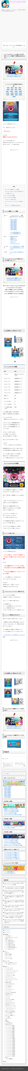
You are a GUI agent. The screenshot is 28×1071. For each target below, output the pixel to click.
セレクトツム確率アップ (10, 1015)
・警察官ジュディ (13, 239)
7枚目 (16, 89)
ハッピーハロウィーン (9, 1009)
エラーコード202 (8, 958)
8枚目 (20, 89)
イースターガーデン (9, 969)
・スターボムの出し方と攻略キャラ (11, 855)
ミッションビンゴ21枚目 (10, 1053)
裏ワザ (6, 1057)
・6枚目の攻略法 (13, 228)
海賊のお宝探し (8, 982)
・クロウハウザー (13, 240)
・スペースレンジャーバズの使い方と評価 (12, 826)
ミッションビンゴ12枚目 (10, 1041)
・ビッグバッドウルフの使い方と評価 (11, 843)
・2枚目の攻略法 (13, 222)
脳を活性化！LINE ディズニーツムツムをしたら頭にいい (20, 764)
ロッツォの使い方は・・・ (12, 199)
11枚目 (16, 91)
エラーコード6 (8, 957)
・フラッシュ (12, 242)
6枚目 (12, 89)
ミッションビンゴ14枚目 (10, 1044)
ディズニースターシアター (10, 972)
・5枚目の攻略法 (13, 226)
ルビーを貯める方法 (9, 940)
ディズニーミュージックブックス (11, 970)
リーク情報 (7, 1017)
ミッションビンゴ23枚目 (10, 1055)
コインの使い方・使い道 (10, 944)
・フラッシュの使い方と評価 (9, 813)
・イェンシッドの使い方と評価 (10, 840)
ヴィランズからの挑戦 (9, 999)
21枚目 (14, 96)
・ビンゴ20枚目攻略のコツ (15, 232)
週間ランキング (8, 938)
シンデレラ (7, 996)
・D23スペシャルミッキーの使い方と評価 (12, 845)
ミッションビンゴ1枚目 (10, 1025)
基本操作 (7, 1021)
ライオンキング (8, 1001)
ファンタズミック (8, 985)
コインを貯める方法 (9, 943)
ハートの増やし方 (8, 1022)
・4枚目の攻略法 (13, 225)
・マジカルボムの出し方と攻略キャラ (11, 858)
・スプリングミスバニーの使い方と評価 (12, 814)
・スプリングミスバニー (15, 243)
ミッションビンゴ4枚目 (10, 1029)
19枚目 (16, 94)
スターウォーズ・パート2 (10, 1006)
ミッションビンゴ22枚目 (10, 1054)
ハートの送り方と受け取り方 (11, 947)
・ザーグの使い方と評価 (8, 827)
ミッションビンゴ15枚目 (10, 1045)
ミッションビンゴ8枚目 (10, 1035)
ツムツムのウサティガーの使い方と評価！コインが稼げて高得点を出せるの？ (21, 703)
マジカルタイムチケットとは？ (11, 937)
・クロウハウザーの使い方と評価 (10, 811)
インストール (7, 932)
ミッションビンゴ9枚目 (10, 1037)
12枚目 (20, 91)
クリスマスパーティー (9, 973)
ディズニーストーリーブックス (11, 979)
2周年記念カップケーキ (10, 1004)
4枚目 (20, 87)
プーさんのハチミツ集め (10, 975)
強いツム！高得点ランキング (11, 962)
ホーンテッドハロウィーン (10, 978)
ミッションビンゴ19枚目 (10, 1050)
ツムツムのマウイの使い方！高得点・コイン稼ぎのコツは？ (19, 691)
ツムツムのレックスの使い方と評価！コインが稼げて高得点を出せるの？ (19, 681)
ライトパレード (8, 991)
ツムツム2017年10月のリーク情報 (17, 246)
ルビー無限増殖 (9, 1058)
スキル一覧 (6, 758)
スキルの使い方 (8, 936)
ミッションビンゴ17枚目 (10, 1048)
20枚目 (20, 94)
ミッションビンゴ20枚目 (10, 1051)
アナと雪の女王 (8, 986)
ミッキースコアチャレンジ (10, 1008)
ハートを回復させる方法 (10, 946)
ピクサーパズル (8, 980)
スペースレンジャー (9, 967)
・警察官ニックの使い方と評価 (10, 808)
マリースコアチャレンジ (10, 1002)
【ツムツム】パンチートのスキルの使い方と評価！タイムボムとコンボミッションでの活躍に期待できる (14, 921)
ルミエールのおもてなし (10, 983)
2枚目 (12, 87)
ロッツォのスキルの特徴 (10, 197)
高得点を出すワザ (8, 1024)
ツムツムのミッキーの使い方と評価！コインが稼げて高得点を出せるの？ (21, 352)
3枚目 (16, 87)
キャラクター (7, 930)
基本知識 (6, 934)
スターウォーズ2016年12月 (10, 992)
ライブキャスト (8, 1018)
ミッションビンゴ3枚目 (10, 1028)
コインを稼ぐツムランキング (11, 964)
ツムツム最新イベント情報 (12, 189)
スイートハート (8, 988)
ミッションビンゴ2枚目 (10, 1027)
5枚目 (8, 89)
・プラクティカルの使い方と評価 (10, 842)
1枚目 (8, 87)
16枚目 (20, 93)
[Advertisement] (14, 27)
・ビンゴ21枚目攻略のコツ (15, 233)
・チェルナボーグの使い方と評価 (10, 839)
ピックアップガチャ (9, 1014)
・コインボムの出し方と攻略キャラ (11, 854)
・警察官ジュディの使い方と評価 (10, 810)
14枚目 (12, 93)
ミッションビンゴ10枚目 (10, 1038)
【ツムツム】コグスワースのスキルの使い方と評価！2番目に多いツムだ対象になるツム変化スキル (14, 902)
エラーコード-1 (8, 955)
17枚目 (7, 94)
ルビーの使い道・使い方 (10, 941)
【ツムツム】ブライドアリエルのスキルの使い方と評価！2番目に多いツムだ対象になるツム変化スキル (14, 897)
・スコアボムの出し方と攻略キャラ (11, 857)
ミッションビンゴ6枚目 (10, 1032)
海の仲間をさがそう (9, 993)
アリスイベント (8, 995)
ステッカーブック (8, 976)
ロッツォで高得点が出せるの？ (13, 205)
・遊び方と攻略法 (13, 219)
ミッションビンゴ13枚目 (10, 1042)
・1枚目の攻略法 (13, 221)
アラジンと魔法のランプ (10, 1012)
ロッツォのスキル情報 (9, 195)
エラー (6, 951)
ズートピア (7, 998)
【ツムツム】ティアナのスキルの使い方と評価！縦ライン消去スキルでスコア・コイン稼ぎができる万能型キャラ (14, 892)
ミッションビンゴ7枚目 (10, 1034)
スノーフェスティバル (9, 989)
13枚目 (7, 93)
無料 (6, 1019)
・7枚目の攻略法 (13, 229)
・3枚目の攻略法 (13, 223)
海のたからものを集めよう (10, 1011)
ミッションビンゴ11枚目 (10, 1040)
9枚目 (7, 91)
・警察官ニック (13, 237)
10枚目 (11, 91)
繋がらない (7, 952)
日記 (5, 1061)
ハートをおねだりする (9, 948)
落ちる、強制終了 (8, 954)
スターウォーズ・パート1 (10, 1005)
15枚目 (16, 93)
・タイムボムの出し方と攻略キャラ (11, 852)
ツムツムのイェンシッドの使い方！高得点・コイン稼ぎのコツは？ (19, 340)
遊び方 (6, 966)
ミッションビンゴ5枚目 (10, 1031)
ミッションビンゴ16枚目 (10, 1047)
